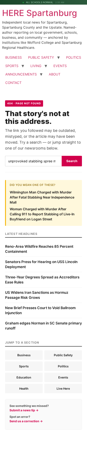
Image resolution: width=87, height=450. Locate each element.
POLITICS (73, 57)
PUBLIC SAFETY (41, 57)
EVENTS (60, 66)
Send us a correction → (26, 421)
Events (63, 377)
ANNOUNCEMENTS (21, 74)
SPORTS (11, 66)
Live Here (63, 388)
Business (24, 355)
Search (71, 161)
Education (23, 377)
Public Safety (63, 355)
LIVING (35, 66)
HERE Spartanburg (39, 13)
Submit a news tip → (24, 410)
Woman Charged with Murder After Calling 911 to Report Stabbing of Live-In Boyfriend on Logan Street (42, 214)
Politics (63, 366)
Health (24, 388)
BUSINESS (13, 57)
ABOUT (54, 74)
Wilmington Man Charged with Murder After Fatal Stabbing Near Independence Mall (42, 197)
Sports (24, 366)
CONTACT (13, 83)
